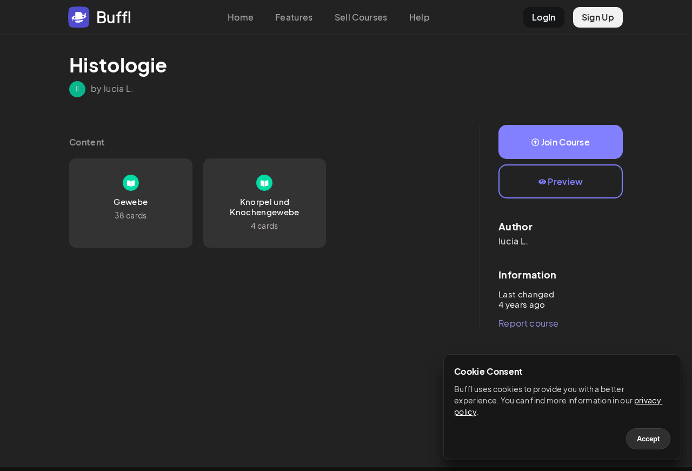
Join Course (565, 142)
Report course (528, 323)
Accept (648, 439)
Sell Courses (361, 17)
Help (419, 17)
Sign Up (598, 17)
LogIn (544, 17)
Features (294, 17)
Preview (565, 181)
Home (241, 17)
